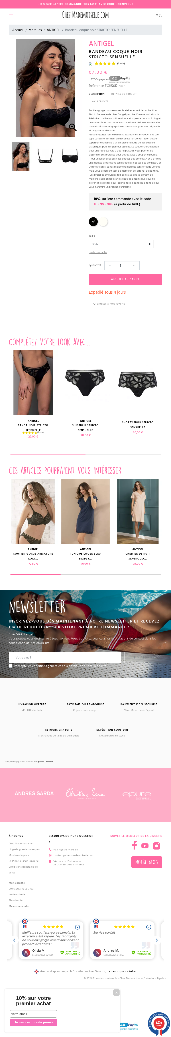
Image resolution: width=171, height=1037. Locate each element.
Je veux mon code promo (33, 1022)
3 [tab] (136, 574)
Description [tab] (97, 94)
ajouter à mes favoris (110, 304)
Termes (49, 761)
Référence (96, 85)
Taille (92, 236)
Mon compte (17, 883)
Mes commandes (19, 906)
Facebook (134, 845)
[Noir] (93, 225)
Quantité (95, 265)
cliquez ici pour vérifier (121, 971)
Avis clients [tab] (100, 101)
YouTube (145, 846)
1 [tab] (35, 574)
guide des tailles (98, 252)
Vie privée (39, 761)
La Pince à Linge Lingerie (24, 861)
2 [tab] (86, 574)
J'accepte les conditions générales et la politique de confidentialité (60, 666)
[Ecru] (103, 225)
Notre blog (146, 862)
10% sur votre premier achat (33, 1000)
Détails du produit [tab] (124, 94)
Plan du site (16, 900)
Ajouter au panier (125, 279)
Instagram (156, 846)
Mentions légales (19, 855)
